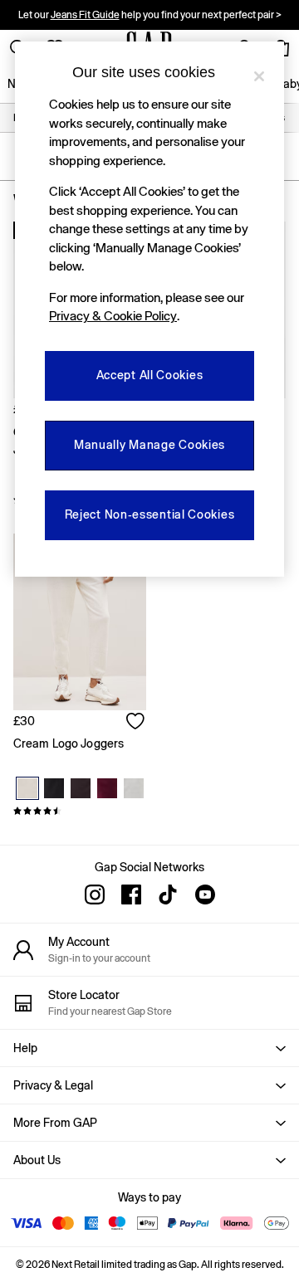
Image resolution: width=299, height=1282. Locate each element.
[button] (149, 1048)
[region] (149, 309)
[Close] (259, 76)
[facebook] (131, 894)
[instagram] (94, 894)
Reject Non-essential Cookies (150, 514)
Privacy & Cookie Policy (113, 316)
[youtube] (204, 894)
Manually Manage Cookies (149, 444)
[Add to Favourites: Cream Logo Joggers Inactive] (136, 723)
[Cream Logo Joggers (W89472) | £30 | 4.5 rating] (79, 810)
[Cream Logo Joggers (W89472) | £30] (79, 622)
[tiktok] (168, 894)
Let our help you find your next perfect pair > (150, 15)
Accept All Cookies (149, 375)
